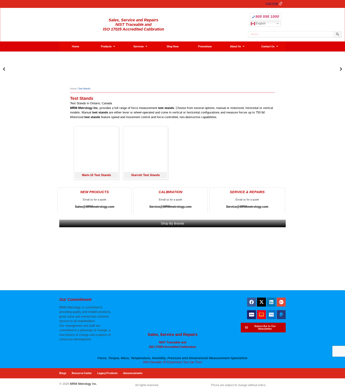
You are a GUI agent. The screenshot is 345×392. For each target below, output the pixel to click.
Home (75, 46)
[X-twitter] (261, 302)
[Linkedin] (271, 302)
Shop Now (173, 46)
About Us (235, 46)
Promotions (205, 46)
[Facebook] (251, 302)
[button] (4, 69)
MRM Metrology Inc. (83, 384)
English (260, 23)
